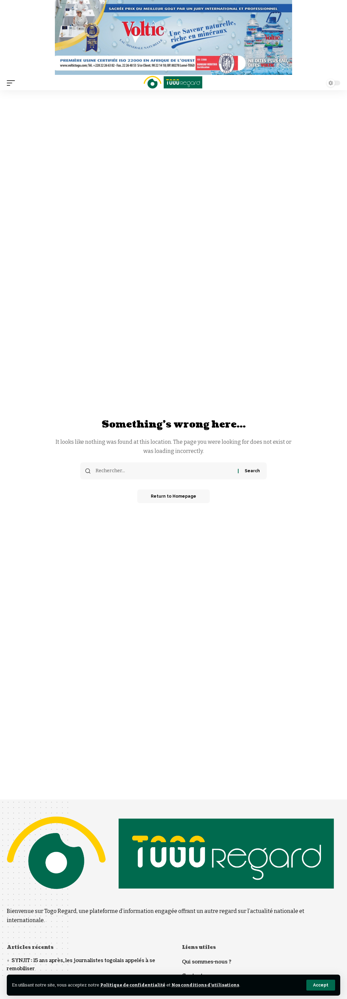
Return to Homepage (173, 496)
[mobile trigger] (12, 83)
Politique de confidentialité (132, 984)
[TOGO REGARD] (173, 83)
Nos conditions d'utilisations (205, 984)
